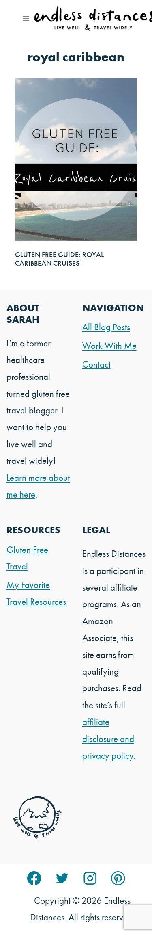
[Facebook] (34, 878)
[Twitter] (62, 878)
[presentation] (76, 159)
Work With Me (109, 346)
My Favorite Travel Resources (36, 593)
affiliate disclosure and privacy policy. (108, 739)
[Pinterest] (118, 878)
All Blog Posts (106, 327)
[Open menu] (26, 18)
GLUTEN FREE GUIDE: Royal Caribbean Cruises (59, 259)
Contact (96, 364)
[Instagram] (90, 878)
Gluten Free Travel (27, 557)
